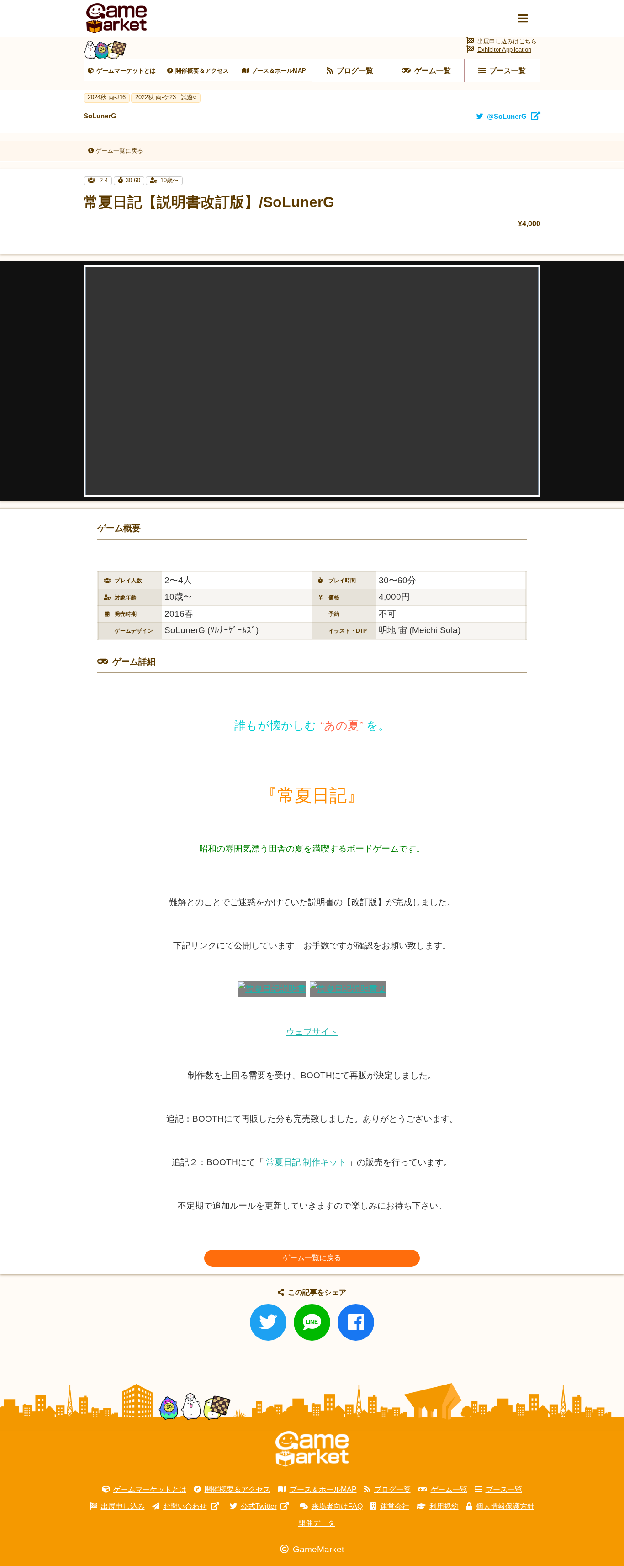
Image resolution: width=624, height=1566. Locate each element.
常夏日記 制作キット (306, 1162)
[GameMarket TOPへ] (312, 1449)
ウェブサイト (312, 1032)
